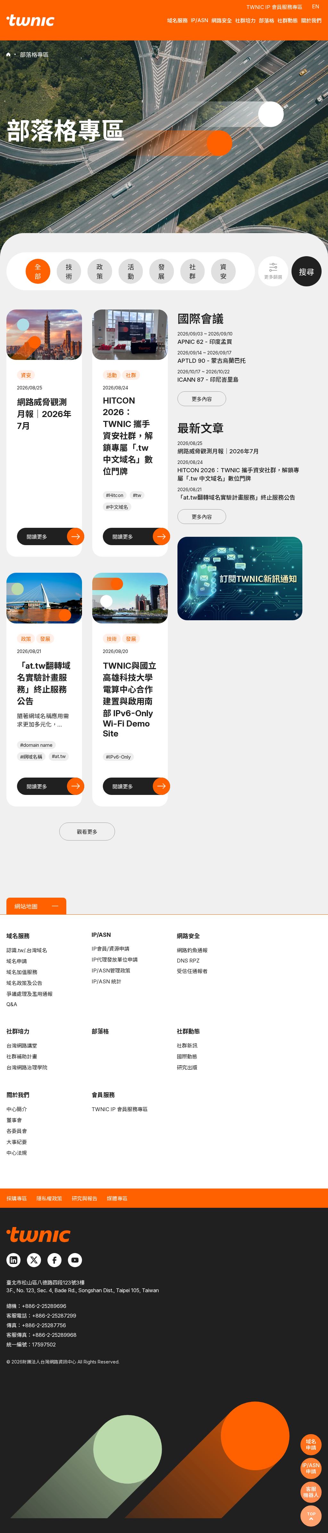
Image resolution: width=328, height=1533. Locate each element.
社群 (192, 271)
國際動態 (187, 1056)
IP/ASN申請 (311, 1468)
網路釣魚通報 (192, 950)
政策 (99, 271)
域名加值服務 (21, 972)
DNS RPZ (188, 960)
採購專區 (16, 1198)
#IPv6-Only (118, 757)
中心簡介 (16, 1109)
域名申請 (16, 961)
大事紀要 (16, 1142)
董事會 (14, 1120)
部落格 (100, 1031)
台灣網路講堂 (21, 1045)
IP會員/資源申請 (110, 948)
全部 (38, 271)
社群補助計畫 (21, 1056)
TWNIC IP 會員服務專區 (274, 7)
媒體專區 (117, 1198)
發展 (161, 271)
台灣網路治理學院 (26, 1067)
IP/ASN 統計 (106, 981)
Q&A (11, 1004)
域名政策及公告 (24, 983)
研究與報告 (84, 1198)
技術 (69, 271)
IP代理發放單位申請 (115, 959)
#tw (137, 495)
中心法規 (16, 1153)
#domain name (36, 745)
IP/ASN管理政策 (111, 970)
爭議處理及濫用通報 (29, 994)
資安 (223, 271)
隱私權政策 (49, 1198)
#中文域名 (117, 507)
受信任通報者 (192, 971)
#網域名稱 (31, 757)
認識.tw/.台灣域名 (26, 950)
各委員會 (16, 1131)
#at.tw (59, 756)
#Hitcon (114, 495)
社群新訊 (187, 1045)
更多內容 (202, 399)
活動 (130, 271)
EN (315, 6)
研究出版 (187, 1067)
